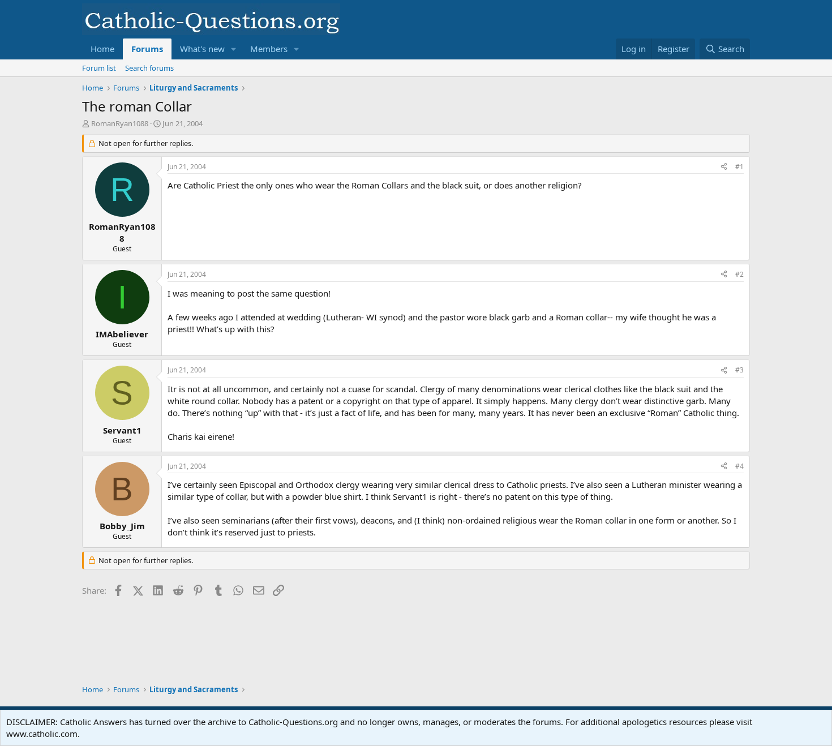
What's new (202, 48)
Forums (147, 48)
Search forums (149, 68)
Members (269, 48)
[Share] (724, 167)
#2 (739, 274)
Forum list (99, 68)
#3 (739, 370)
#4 (739, 466)
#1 (739, 167)
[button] (234, 48)
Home (102, 48)
